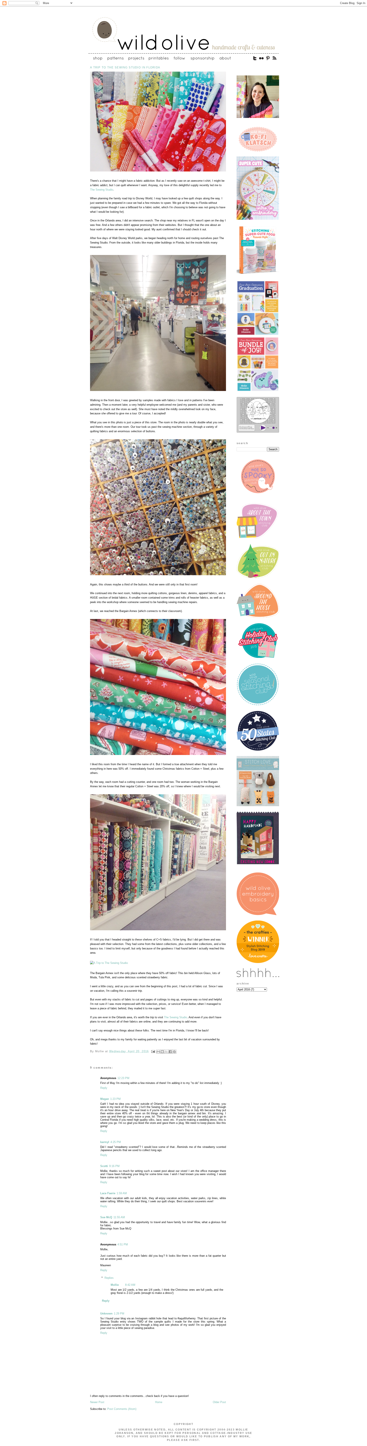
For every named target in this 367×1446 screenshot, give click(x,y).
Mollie (115, 1284)
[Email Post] (153, 1051)
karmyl (104, 1142)
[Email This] (158, 1051)
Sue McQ (106, 1217)
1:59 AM (122, 1193)
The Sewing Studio (101, 189)
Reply (103, 1087)
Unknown (106, 1313)
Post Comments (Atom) (121, 1409)
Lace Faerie (107, 1193)
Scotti (104, 1166)
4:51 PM (122, 1244)
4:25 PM (115, 1142)
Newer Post (97, 1402)
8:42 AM (130, 1284)
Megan (104, 1098)
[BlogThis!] (162, 1051)
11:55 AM (119, 1217)
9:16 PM (114, 1166)
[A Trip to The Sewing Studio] (158, 171)
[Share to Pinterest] (174, 1051)
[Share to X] (166, 1051)
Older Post (219, 1402)
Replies (109, 1277)
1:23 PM (115, 1098)
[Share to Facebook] (170, 1051)
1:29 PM (119, 1313)
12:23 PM (123, 1078)
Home (158, 1402)
